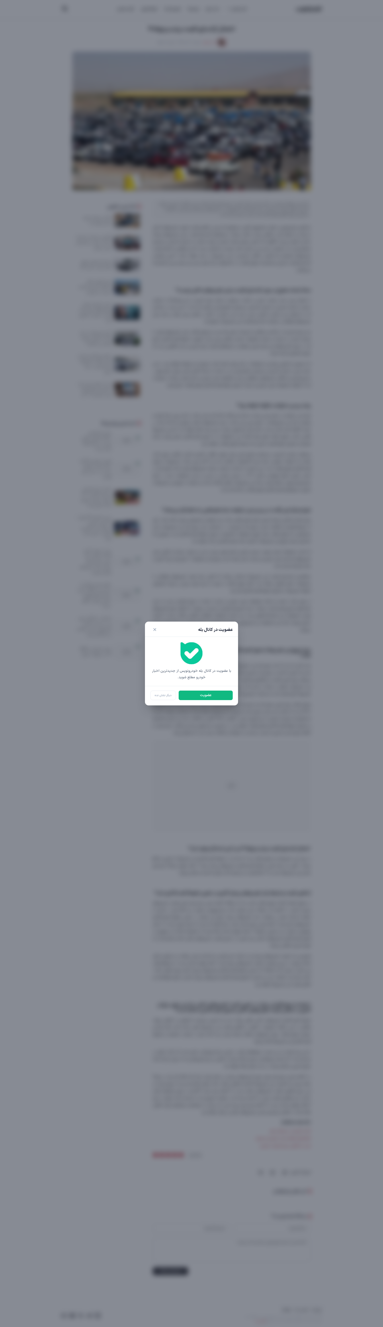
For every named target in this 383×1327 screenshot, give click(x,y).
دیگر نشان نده (163, 695)
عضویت (205, 695)
